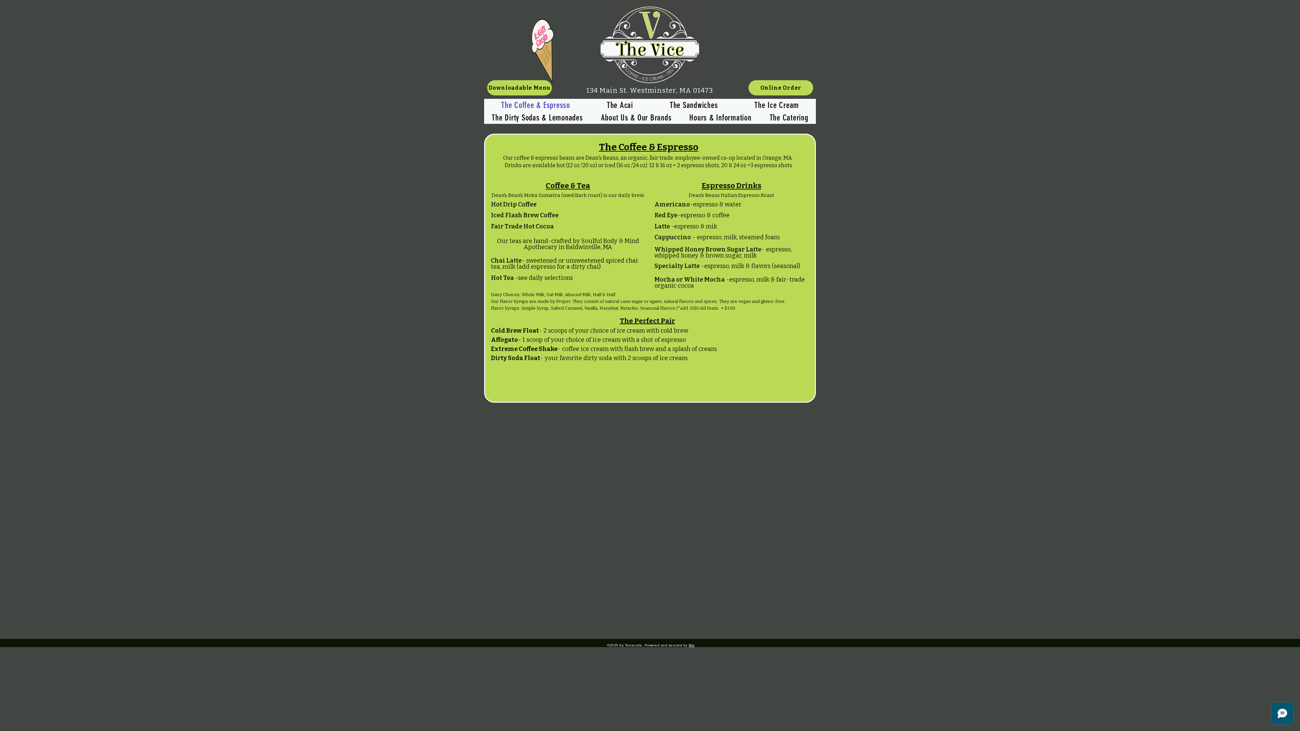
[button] (32, 17)
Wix (692, 645)
